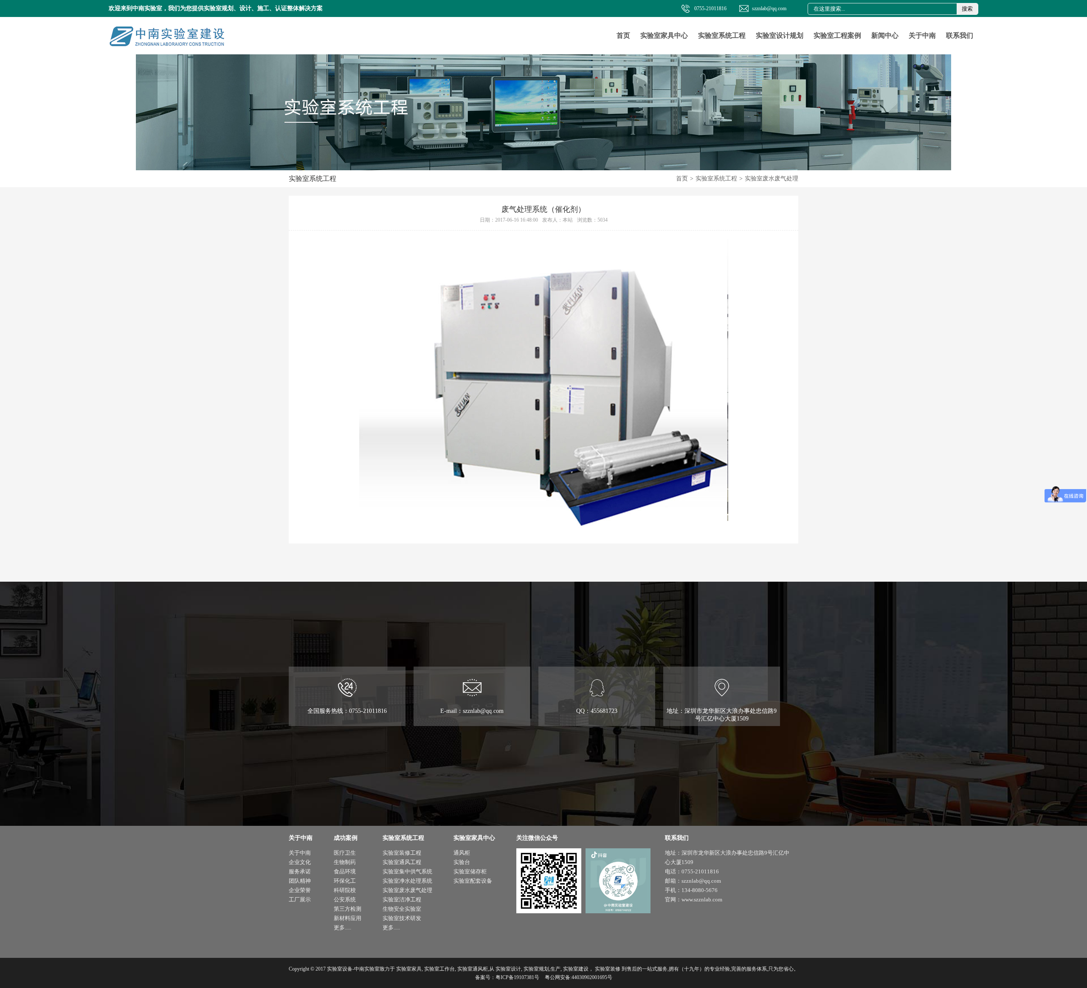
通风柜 (461, 853)
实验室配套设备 (472, 881)
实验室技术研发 (402, 918)
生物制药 (345, 862)
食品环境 (345, 871)
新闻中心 (884, 35)
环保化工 (345, 881)
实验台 (461, 862)
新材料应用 (347, 918)
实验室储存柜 (470, 871)
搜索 (967, 9)
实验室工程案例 (837, 35)
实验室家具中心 (664, 35)
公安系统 (345, 899)
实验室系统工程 (722, 35)
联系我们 (959, 35)
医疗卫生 (345, 853)
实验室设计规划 (779, 35)
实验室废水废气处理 (771, 178)
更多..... (342, 927)
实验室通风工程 (402, 862)
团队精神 (300, 881)
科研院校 (345, 890)
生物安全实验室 (402, 909)
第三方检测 (347, 909)
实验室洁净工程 (402, 899)
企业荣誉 (300, 890)
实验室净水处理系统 (407, 881)
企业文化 (300, 862)
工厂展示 (300, 899)
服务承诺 (300, 871)
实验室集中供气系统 (407, 871)
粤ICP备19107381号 (517, 977)
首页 (623, 35)
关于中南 (922, 35)
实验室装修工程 (402, 853)
